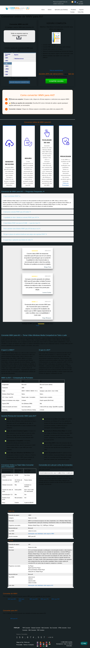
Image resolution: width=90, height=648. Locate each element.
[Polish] (41, 644)
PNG (6, 71)
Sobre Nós (80, 12)
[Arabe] (44, 646)
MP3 (6, 60)
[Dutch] (47, 642)
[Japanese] (47, 646)
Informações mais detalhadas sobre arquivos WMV (41, 533)
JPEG (7, 69)
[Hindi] (50, 644)
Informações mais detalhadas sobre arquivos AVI (40, 585)
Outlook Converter (35, 627)
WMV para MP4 (12, 599)
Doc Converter (53, 627)
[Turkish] (47, 644)
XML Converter (32, 630)
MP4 (6, 58)
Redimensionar (19, 58)
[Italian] (50, 642)
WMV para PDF (56, 599)
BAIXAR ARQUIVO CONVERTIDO (19, 82)
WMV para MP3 (34, 599)
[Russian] (38, 644)
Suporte (81, 9)
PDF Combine (40, 630)
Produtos (73, 9)
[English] (38, 642)
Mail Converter (45, 627)
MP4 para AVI (13, 618)
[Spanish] (41, 642)
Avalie (37, 325)
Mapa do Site (20, 642)
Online (49, 9)
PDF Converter (26, 627)
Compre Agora (56, 81)
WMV (6, 66)
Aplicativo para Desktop (61, 9)
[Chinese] (41, 646)
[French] (44, 644)
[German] (44, 642)
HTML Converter (62, 627)
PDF (6, 74)
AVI (6, 63)
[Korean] (38, 646)
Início (43, 9)
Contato (72, 12)
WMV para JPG (45, 599)
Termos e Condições (28, 644)
